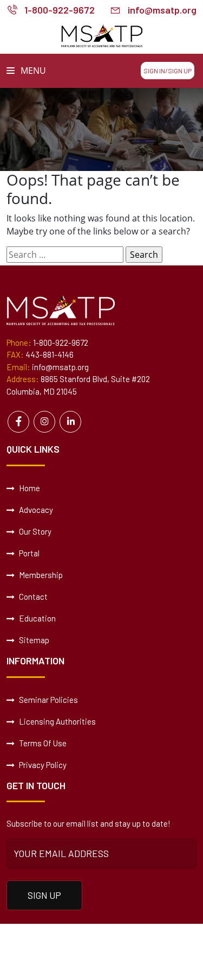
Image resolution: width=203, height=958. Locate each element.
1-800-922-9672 (59, 10)
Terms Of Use (42, 743)
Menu (32, 71)
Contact (32, 596)
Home (28, 488)
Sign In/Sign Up (167, 70)
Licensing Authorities (56, 721)
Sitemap (33, 640)
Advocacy (35, 510)
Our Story (34, 531)
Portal (28, 553)
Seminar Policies (47, 700)
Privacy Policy (42, 765)
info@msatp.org (162, 10)
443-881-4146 (49, 354)
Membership (40, 575)
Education (36, 618)
